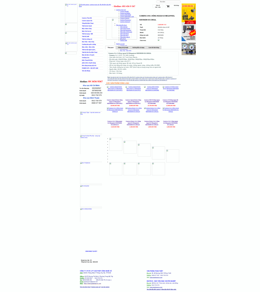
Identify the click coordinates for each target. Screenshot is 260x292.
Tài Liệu (120, 2)
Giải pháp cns (111, 2)
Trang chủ (83, 2)
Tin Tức (138, 2)
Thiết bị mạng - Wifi (87, 34)
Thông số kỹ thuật (123, 47)
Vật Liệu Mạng (86, 71)
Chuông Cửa (85, 57)
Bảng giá (102, 2)
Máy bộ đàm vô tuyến (88, 55)
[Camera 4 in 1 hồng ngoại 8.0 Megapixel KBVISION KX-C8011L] (121, 28)
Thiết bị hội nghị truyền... (89, 49)
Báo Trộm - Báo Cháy (88, 42)
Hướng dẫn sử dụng (138, 47)
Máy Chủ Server (86, 31)
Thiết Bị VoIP (85, 36)
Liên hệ (148, 2)
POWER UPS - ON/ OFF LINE (90, 68)
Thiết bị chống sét (87, 39)
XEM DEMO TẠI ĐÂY (91, 251)
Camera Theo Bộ (87, 18)
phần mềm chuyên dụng (89, 63)
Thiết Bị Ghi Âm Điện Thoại (89, 52)
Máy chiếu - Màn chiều (88, 47)
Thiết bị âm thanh (87, 26)
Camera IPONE (124, 11)
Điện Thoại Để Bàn (87, 60)
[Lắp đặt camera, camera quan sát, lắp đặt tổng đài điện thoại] (95, 6)
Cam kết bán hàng (154, 47)
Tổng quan (111, 47)
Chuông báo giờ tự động (89, 44)
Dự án (130, 2)
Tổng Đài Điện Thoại (87, 23)
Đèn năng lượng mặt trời (89, 65)
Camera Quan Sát (87, 20)
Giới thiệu (93, 2)
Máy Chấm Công (87, 28)
